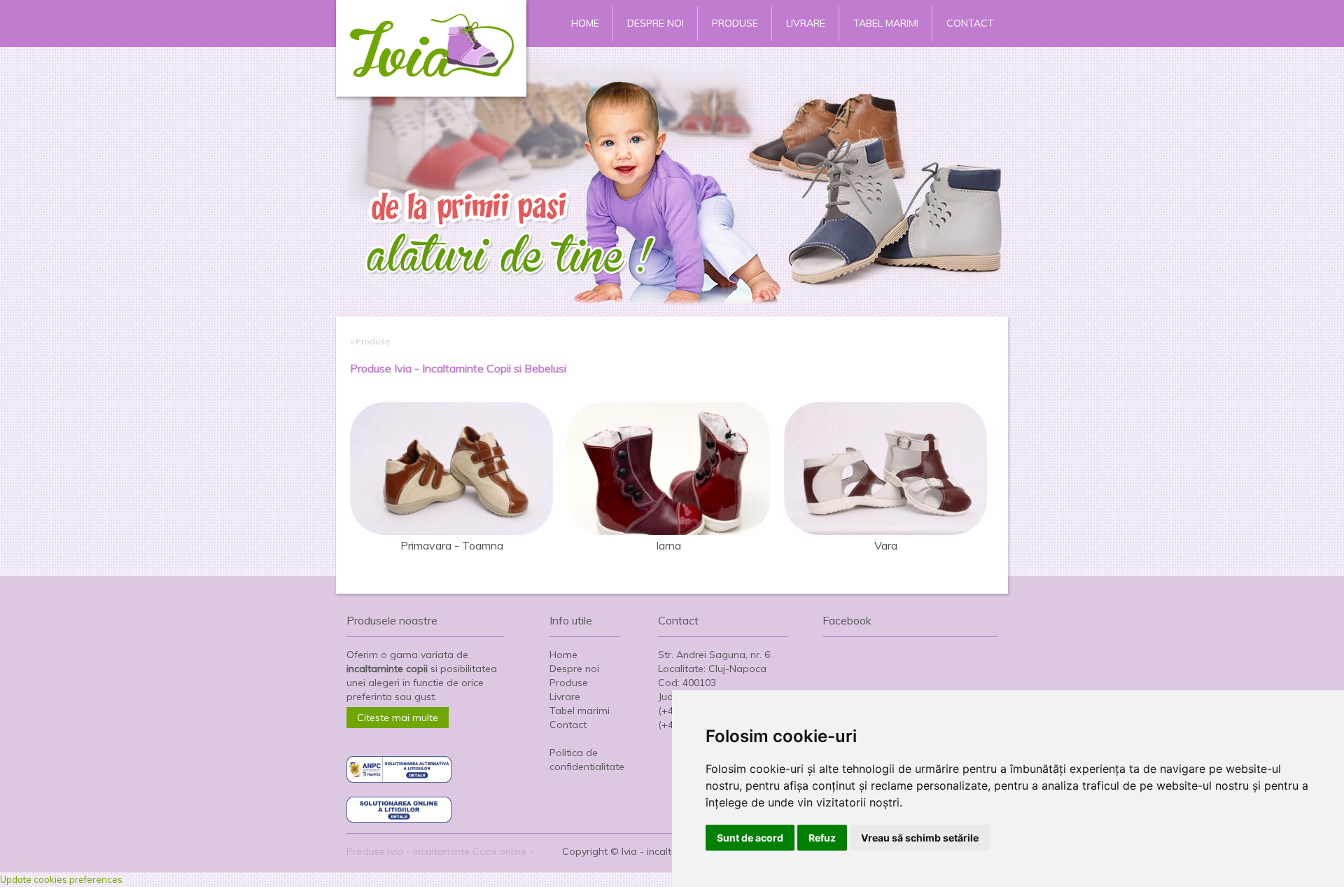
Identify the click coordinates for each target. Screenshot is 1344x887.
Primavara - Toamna (451, 545)
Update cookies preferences (61, 879)
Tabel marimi (885, 23)
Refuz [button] (822, 838)
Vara (885, 545)
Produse (735, 23)
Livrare (805, 23)
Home (585, 23)
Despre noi (655, 23)
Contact (970, 23)
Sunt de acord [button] (750, 838)
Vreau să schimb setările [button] (920, 838)
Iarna (668, 545)
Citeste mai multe (397, 717)
